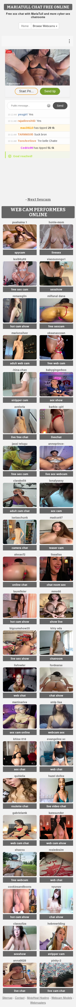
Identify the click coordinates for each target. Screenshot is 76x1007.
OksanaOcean (56, 333)
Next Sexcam (39, 199)
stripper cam (19, 400)
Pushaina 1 (19, 222)
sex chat (19, 769)
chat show (56, 695)
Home (25, 26)
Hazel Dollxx (56, 776)
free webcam (19, 880)
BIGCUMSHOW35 (20, 628)
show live (56, 621)
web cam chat (20, 843)
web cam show (56, 843)
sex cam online (20, 732)
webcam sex (56, 732)
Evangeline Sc (56, 739)
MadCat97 (56, 517)
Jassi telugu (19, 444)
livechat (56, 437)
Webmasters (38, 1002)
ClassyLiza (19, 923)
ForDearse (56, 665)
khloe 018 (19, 739)
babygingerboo (56, 370)
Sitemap (7, 998)
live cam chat (56, 991)
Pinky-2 (56, 960)
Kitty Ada (56, 628)
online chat (19, 585)
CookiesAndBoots (19, 886)
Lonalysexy (56, 480)
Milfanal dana (56, 296)
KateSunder (56, 813)
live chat (19, 991)
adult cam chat (20, 511)
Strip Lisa (56, 702)
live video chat (56, 806)
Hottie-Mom (56, 222)
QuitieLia (19, 776)
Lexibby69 (19, 259)
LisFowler (19, 665)
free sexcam (56, 326)
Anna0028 (19, 960)
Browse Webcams (44, 26)
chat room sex (56, 585)
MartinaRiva (19, 702)
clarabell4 (19, 480)
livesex (56, 252)
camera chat (20, 548)
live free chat (19, 437)
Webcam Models (61, 998)
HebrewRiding (56, 923)
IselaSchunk (20, 517)
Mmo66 (56, 591)
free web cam (56, 363)
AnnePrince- (56, 444)
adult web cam (19, 363)
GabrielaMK (19, 813)
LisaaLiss (56, 554)
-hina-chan (19, 370)
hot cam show (19, 326)
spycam (20, 252)
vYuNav (56, 886)
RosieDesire (56, 850)
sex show (56, 400)
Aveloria (19, 407)
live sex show (20, 658)
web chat (20, 695)
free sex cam (19, 289)
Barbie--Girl (56, 407)
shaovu (20, 850)
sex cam (56, 511)
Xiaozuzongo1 (56, 259)
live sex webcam (56, 474)
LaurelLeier (19, 591)
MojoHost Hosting (38, 998)
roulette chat (19, 806)
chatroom (56, 658)
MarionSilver (19, 333)
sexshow (56, 289)
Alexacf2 (19, 554)
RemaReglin (20, 296)
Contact (20, 998)
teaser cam (56, 548)
